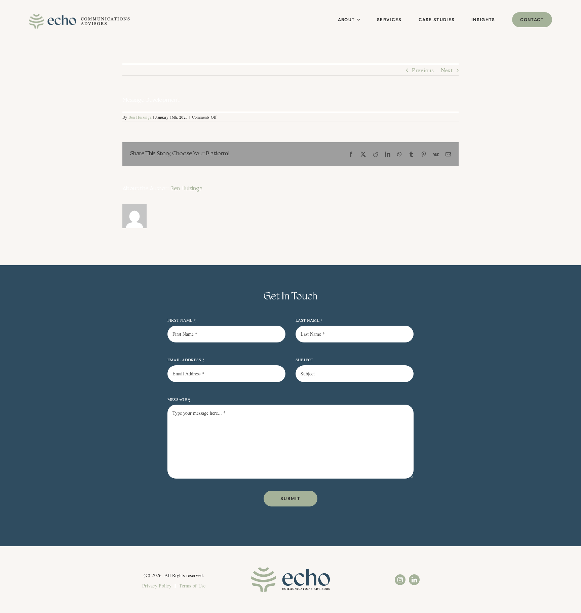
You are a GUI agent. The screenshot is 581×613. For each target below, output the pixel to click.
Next (447, 70)
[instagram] (400, 579)
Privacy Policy (156, 585)
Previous (423, 70)
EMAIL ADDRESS (185, 359)
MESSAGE (178, 399)
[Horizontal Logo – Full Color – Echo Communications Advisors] (79, 17)
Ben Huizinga (139, 117)
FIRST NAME (181, 320)
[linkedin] (414, 579)
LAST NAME (309, 320)
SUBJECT (304, 359)
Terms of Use (192, 585)
